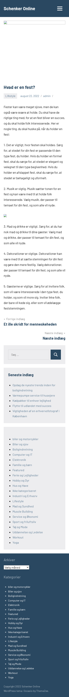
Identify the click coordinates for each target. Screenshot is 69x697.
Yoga (16, 542)
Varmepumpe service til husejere (34, 395)
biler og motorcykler (25, 439)
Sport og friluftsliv (24, 521)
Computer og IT (22, 454)
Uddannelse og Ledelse (28, 532)
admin (47, 96)
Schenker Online (19, 8)
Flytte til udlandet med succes (32, 405)
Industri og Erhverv (25, 496)
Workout (18, 537)
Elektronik (19, 459)
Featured (18, 470)
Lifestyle (10, 96)
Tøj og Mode (20, 527)
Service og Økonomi (25, 516)
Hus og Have (20, 485)
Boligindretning (23, 449)
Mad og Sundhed (23, 506)
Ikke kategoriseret (24, 490)
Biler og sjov (20, 444)
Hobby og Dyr (21, 480)
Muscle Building (23, 511)
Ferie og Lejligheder (25, 475)
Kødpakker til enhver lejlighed (32, 400)
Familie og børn (22, 465)
